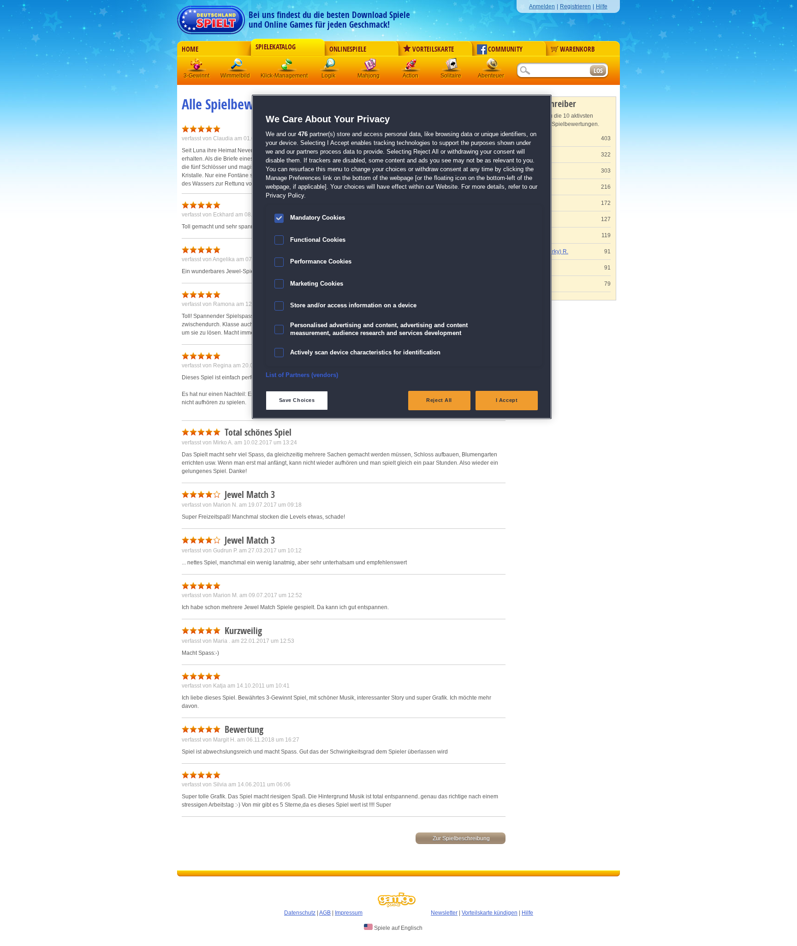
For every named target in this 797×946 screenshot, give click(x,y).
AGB (325, 913)
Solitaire (451, 67)
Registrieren (575, 6)
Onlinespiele (347, 49)
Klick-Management (287, 67)
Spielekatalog (276, 47)
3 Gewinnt (197, 67)
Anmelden (542, 6)
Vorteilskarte (433, 49)
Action (411, 67)
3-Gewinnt (196, 75)
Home (190, 49)
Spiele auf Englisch (397, 928)
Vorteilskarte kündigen (489, 913)
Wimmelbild (237, 67)
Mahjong (370, 67)
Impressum (349, 913)
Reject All (439, 400)
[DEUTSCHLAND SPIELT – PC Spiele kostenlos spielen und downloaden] (211, 17)
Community (505, 49)
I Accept (507, 400)
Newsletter (444, 913)
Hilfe (601, 6)
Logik (329, 67)
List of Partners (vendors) (302, 375)
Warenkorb (577, 49)
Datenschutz (299, 913)
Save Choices (297, 400)
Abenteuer (492, 67)
